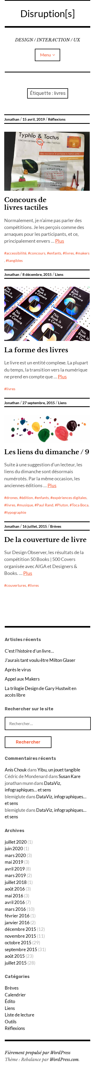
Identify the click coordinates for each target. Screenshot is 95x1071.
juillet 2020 (16, 842)
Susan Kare (69, 776)
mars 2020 (15, 855)
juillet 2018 (16, 882)
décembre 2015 (20, 929)
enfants (55, 253)
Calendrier (15, 994)
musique (26, 505)
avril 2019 (15, 869)
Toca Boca (80, 505)
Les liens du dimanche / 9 (46, 452)
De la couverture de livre (45, 540)
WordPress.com (64, 1059)
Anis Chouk (16, 769)
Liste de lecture (19, 1015)
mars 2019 (15, 875)
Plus (59, 241)
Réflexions (56, 119)
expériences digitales (70, 497)
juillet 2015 (16, 963)
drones (12, 497)
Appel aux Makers (22, 679)
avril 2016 (15, 902)
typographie (16, 512)
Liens (59, 274)
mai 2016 (14, 895)
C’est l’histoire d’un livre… (29, 651)
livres (69, 253)
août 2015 (15, 956)
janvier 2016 (17, 922)
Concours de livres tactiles (26, 203)
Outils (10, 1021)
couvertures (16, 585)
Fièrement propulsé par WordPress (37, 1052)
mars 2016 (15, 909)
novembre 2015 (20, 936)
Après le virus (18, 669)
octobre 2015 (18, 942)
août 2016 (15, 889)
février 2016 (17, 915)
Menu (45, 54)
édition (27, 497)
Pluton (62, 505)
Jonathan (11, 119)
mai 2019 (14, 862)
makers (83, 253)
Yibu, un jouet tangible (58, 769)
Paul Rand (45, 505)
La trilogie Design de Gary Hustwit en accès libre (40, 692)
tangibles (15, 260)
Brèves (55, 526)
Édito (10, 1001)
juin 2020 (14, 848)
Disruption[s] (47, 13)
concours (37, 253)
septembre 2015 (21, 949)
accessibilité (16, 253)
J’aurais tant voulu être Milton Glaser (40, 660)
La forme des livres (36, 350)
